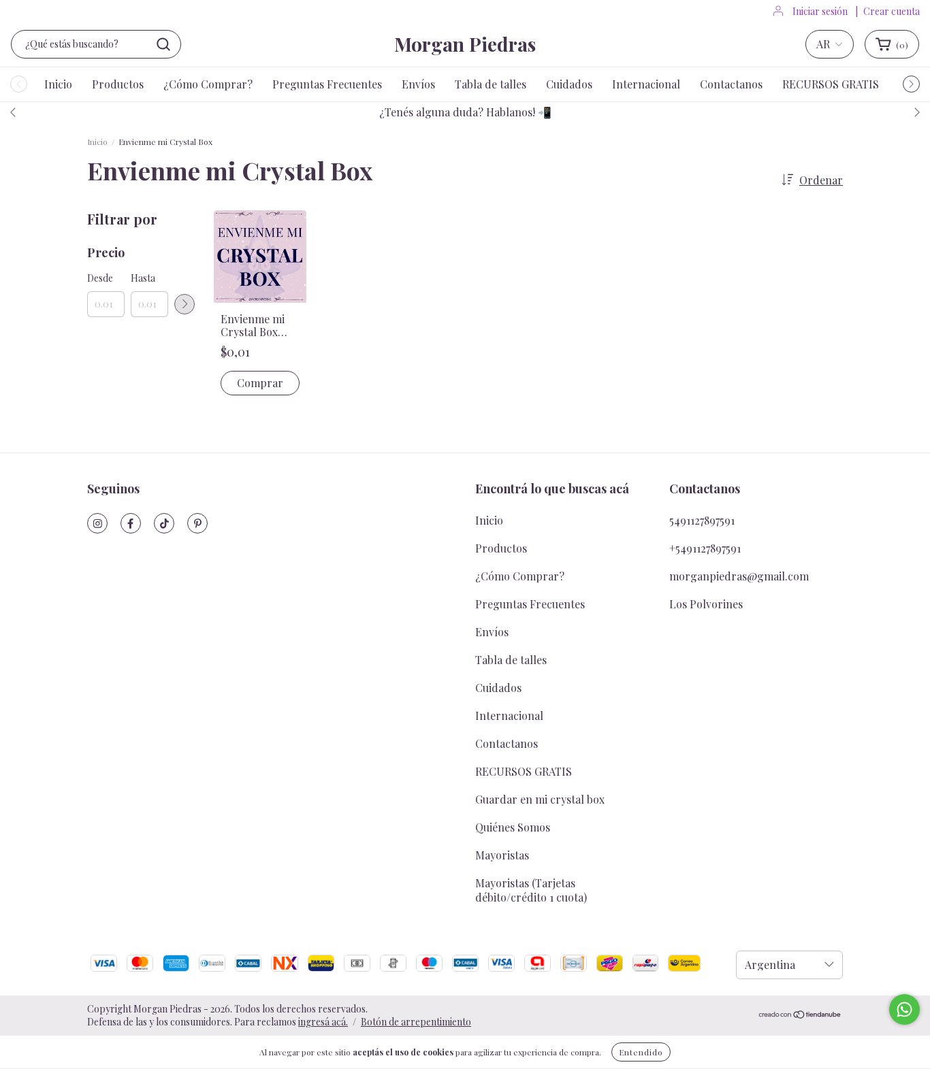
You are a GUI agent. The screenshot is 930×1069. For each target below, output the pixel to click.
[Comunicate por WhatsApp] (904, 1009)
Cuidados (569, 84)
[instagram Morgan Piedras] (97, 523)
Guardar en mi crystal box (540, 799)
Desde (100, 278)
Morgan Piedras (465, 43)
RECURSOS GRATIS (830, 84)
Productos (118, 84)
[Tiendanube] (800, 1014)
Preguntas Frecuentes (327, 84)
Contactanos (731, 84)
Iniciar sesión (820, 11)
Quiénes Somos (512, 827)
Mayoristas (502, 855)
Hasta (143, 278)
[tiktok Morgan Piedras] (164, 523)
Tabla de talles (490, 84)
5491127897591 (702, 520)
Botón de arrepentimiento (416, 1021)
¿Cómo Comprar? (208, 84)
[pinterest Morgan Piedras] (197, 523)
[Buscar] (163, 44)
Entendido (641, 1052)
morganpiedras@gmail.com (739, 576)
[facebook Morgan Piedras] (131, 523)
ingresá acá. (323, 1021)
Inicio (58, 84)
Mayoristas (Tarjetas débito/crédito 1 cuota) (531, 890)
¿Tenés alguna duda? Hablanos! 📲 (465, 112)
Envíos (418, 84)
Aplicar (184, 304)
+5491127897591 (705, 548)
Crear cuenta (891, 11)
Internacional (646, 84)
